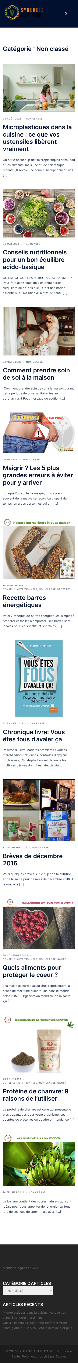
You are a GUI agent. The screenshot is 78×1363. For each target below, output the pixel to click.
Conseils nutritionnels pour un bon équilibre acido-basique (35, 260)
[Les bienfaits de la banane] (39, 1159)
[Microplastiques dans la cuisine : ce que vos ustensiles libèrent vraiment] (39, 88)
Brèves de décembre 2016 (33, 859)
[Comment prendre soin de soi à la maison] (39, 331)
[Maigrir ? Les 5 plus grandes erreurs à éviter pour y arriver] (39, 432)
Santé (61, 959)
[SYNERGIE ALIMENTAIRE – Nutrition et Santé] (24, 13)
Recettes (64, 589)
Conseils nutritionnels (20, 589)
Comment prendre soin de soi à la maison (36, 373)
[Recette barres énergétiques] (39, 548)
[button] (65, 13)
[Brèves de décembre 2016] (39, 810)
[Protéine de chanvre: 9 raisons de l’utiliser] (39, 1043)
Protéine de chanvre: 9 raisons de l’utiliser (36, 1095)
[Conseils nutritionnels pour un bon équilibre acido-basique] (39, 213)
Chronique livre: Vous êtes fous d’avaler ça (34, 735)
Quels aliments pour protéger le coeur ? (32, 971)
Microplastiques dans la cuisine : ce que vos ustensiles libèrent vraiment (37, 138)
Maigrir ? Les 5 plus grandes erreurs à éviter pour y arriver (38, 475)
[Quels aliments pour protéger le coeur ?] (39, 923)
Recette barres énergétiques (24, 601)
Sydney (61, 1356)
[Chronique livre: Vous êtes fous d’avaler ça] (39, 678)
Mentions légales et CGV (20, 1268)
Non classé (34, 118)
